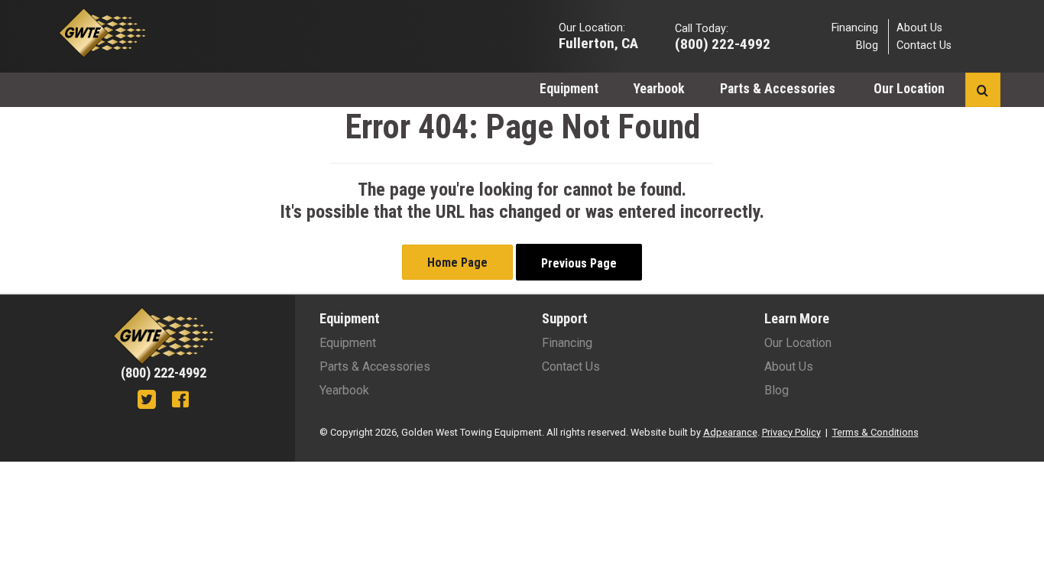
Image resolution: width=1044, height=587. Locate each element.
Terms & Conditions (875, 432)
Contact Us (924, 45)
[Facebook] (180, 401)
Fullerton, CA (598, 42)
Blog (867, 45)
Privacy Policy (791, 432)
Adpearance (730, 432)
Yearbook (659, 88)
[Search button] (982, 90)
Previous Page (579, 263)
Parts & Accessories (779, 88)
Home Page (457, 262)
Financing (855, 27)
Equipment (569, 88)
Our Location (911, 88)
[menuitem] (569, 88)
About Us (919, 27)
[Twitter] (147, 401)
